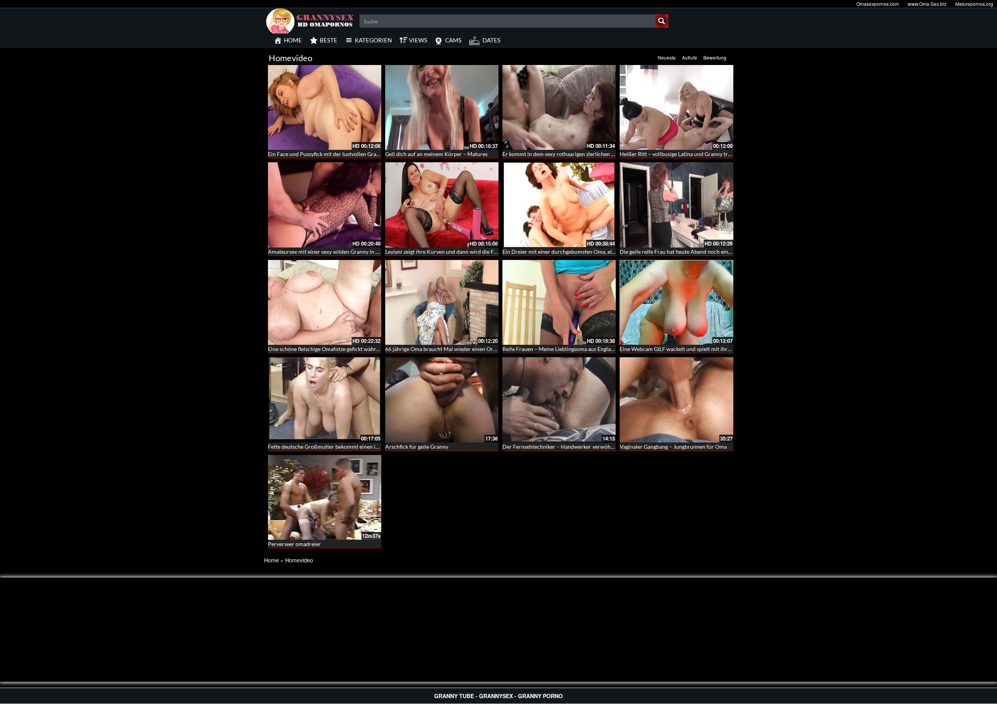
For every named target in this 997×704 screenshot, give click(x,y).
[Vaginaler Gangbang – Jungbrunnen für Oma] (676, 399)
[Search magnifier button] (661, 21)
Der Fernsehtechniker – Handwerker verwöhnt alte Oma (570, 446)
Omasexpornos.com (877, 4)
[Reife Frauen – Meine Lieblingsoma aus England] (559, 302)
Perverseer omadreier (294, 544)
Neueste (667, 57)
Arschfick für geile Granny (416, 446)
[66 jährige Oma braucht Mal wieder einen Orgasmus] (441, 302)
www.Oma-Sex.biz (927, 4)
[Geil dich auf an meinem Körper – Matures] (441, 107)
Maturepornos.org (974, 4)
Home (271, 560)
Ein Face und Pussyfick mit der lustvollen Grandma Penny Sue (342, 154)
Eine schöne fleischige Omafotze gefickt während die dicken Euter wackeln (357, 349)
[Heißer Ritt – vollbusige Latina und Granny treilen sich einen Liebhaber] (676, 107)
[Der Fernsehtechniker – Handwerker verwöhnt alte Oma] (559, 399)
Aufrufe (689, 57)
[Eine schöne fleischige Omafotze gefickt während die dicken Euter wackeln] (324, 302)
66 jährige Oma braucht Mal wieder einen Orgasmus (448, 349)
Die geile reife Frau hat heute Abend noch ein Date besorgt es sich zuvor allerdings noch (725, 251)
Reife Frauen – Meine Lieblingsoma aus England (559, 349)
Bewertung (714, 57)
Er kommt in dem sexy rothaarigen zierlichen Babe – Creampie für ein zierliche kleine (604, 154)
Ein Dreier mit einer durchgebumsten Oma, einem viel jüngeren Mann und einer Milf (603, 251)
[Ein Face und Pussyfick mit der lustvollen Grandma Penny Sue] (324, 107)
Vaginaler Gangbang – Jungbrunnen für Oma (673, 446)
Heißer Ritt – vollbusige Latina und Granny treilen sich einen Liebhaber (705, 154)
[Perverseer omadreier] (324, 497)
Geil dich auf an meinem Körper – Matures (436, 154)
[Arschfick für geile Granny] (441, 399)
